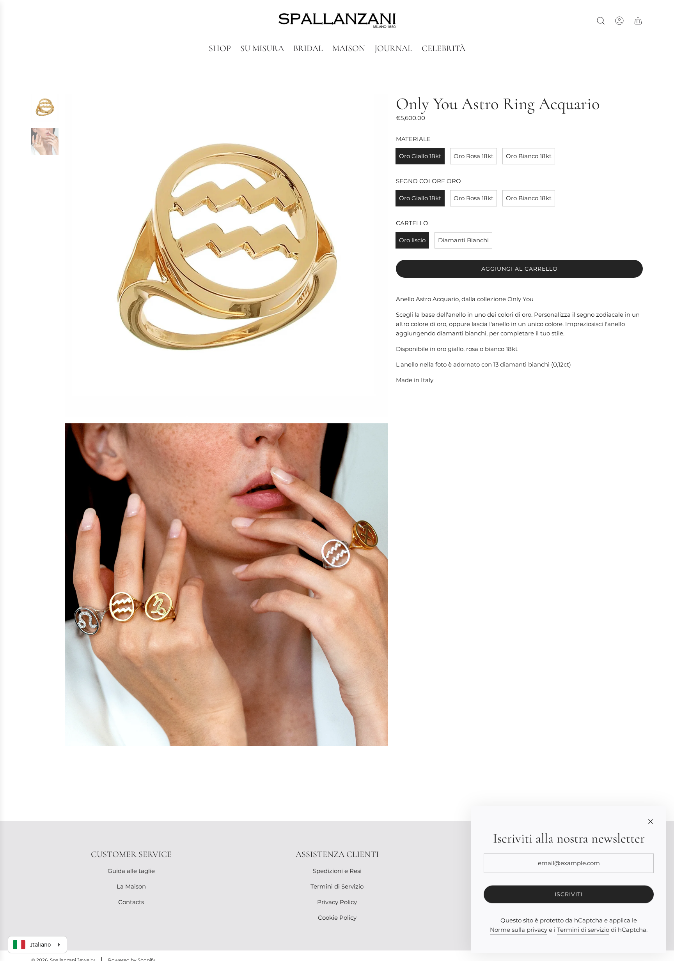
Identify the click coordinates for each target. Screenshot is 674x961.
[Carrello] (638, 20)
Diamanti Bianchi (463, 240)
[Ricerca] (600, 20)
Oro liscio (412, 240)
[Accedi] (619, 20)
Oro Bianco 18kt (529, 156)
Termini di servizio (583, 929)
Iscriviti (569, 894)
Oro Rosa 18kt (473, 156)
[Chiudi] (650, 821)
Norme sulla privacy (518, 929)
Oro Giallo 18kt (420, 156)
